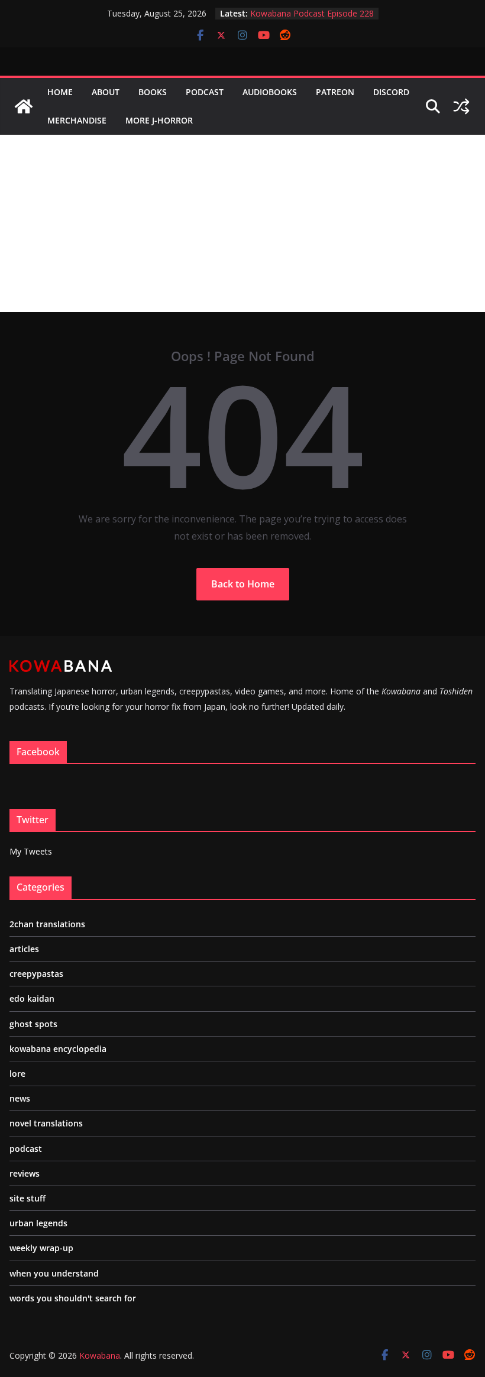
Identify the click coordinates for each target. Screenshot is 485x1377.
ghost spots (33, 1023)
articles (24, 948)
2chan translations (47, 924)
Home (60, 92)
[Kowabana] (23, 106)
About (105, 92)
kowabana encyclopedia (57, 1048)
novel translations (46, 1123)
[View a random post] (461, 106)
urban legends (38, 1223)
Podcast (205, 92)
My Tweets (30, 851)
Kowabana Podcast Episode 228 (312, 13)
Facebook (38, 751)
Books (152, 92)
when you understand (54, 1273)
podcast (25, 1148)
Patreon (335, 92)
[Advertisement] (242, 223)
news (19, 1098)
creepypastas (36, 973)
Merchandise (76, 120)
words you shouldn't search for (72, 1298)
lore (17, 1073)
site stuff (27, 1198)
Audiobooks (269, 92)
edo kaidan (31, 998)
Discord (391, 92)
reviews (24, 1173)
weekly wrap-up (41, 1247)
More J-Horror (159, 120)
